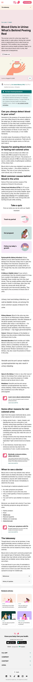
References (6, 576)
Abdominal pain (8, 521)
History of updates (8, 581)
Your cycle (4, 22)
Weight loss (6, 515)
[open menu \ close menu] (2, 2)
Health (10, 22)
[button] (16, 576)
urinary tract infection (8, 195)
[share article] (30, 78)
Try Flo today (27, 2)
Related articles (7, 591)
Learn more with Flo (13, 402)
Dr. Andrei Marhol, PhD (18, 84)
